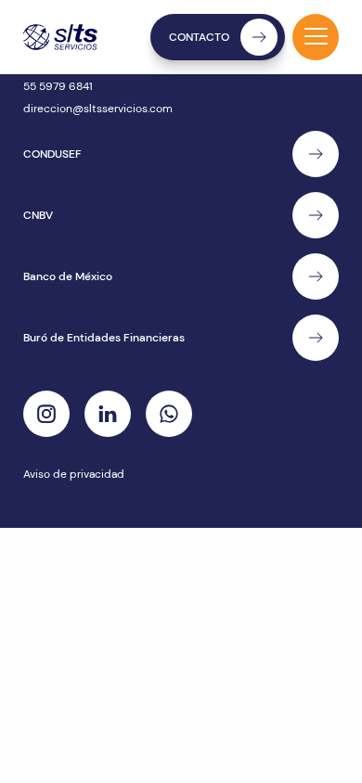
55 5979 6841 (58, 86)
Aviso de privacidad (73, 474)
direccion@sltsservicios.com (98, 108)
